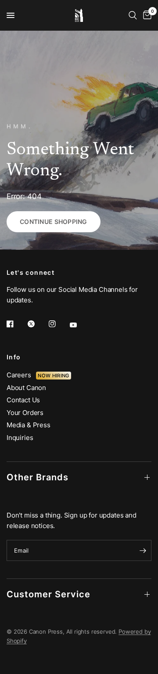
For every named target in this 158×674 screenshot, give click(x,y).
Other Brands (37, 477)
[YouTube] (79, 324)
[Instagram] (58, 323)
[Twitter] (37, 323)
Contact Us (23, 400)
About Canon (26, 387)
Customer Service (48, 594)
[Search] (133, 15)
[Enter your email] (142, 550)
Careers (21, 375)
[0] (145, 15)
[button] (54, 221)
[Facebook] (16, 323)
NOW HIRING (53, 375)
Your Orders (25, 412)
